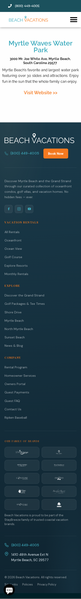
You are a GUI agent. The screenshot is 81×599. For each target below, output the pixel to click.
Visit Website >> (40, 92)
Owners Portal (14, 384)
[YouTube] (29, 209)
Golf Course (13, 257)
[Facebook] (8, 209)
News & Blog (13, 346)
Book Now (55, 153)
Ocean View (13, 249)
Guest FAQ (12, 401)
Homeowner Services (20, 376)
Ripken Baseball (15, 417)
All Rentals (12, 232)
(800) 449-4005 (24, 153)
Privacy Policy (46, 584)
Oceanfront (13, 240)
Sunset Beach (14, 337)
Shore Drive (13, 312)
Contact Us (12, 409)
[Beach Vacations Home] (39, 138)
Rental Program (15, 367)
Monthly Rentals (16, 274)
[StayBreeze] (21, 452)
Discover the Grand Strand (24, 295)
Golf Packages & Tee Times (24, 304)
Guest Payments (16, 392)
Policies (27, 584)
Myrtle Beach (14, 321)
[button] (74, 19)
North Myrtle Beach (18, 329)
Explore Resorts (16, 266)
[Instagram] (19, 209)
